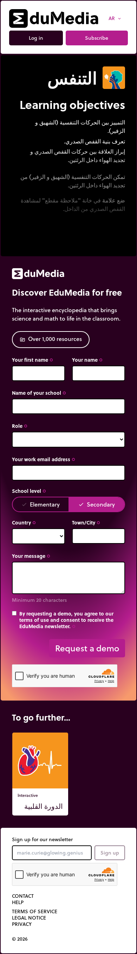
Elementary (40, 504)
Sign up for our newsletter (42, 839)
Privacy (22, 924)
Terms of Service (34, 911)
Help (18, 902)
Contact (23, 896)
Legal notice (29, 917)
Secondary (96, 504)
